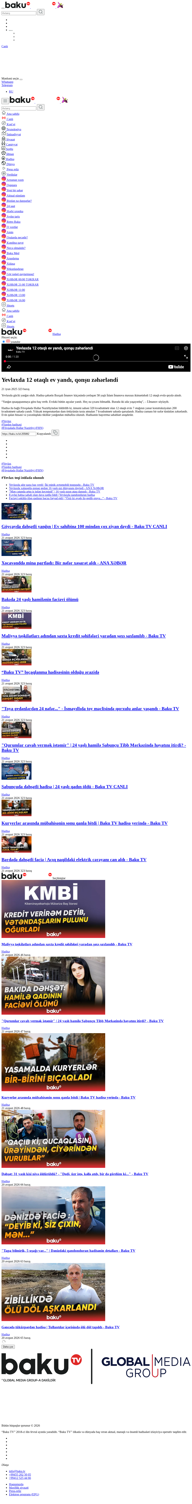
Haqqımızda (16, 1484)
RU (11, 91)
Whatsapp (7, 81)
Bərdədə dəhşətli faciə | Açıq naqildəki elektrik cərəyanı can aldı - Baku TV (74, 859)
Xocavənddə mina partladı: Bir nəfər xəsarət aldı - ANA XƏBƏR (64, 562)
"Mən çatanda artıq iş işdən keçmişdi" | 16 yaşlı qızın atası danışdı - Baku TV (54, 491)
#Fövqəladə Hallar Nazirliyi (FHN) (22, 428)
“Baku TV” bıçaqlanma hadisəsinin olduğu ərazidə (50, 672)
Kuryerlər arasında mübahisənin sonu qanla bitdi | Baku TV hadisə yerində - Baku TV (85, 823)
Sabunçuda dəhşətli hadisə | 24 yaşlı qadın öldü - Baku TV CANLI (65, 786)
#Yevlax (6, 421)
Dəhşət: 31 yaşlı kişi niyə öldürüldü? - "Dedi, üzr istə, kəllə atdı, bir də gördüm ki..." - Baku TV (75, 1174)
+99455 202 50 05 (20, 1474)
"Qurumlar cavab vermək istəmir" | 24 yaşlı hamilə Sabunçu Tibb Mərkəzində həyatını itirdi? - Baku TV (83, 1021)
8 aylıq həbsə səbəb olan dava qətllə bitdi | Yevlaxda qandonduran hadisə (52, 494)
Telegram (7, 85)
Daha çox (8, 1346)
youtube (15, 341)
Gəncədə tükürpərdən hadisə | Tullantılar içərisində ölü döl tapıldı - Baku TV (61, 1327)
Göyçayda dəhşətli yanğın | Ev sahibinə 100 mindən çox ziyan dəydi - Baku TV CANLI (84, 526)
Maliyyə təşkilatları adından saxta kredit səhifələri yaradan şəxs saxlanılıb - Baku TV (84, 635)
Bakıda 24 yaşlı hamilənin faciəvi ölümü (40, 599)
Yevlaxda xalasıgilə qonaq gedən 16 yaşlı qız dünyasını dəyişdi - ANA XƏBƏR (56, 488)
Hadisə (56, 334)
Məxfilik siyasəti (18, 1487)
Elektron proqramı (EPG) (24, 1494)
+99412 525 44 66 (20, 1477)
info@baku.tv (17, 1471)
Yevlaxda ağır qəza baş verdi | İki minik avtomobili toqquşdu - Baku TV (51, 484)
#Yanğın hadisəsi (12, 424)
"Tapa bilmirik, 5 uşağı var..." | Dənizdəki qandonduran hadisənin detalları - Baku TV (68, 1251)
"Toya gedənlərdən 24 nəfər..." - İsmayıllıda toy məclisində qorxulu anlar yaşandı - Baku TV (90, 708)
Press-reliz (15, 1491)
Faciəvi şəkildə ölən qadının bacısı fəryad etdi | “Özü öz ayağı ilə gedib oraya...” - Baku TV (63, 498)
